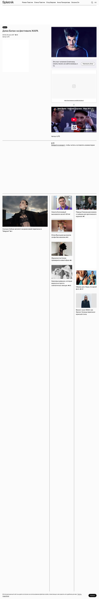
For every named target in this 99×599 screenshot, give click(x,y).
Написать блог (88, 64)
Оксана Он (75, 2)
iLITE (58, 136)
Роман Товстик (27, 2)
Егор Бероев (51, 2)
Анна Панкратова (63, 2)
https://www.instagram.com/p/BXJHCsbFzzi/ (74, 100)
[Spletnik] (8, 2)
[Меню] (96, 2)
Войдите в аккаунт (58, 145)
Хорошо (92, 595)
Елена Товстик (39, 2)
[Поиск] (92, 2)
